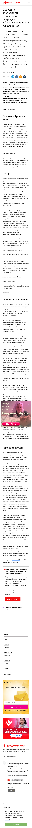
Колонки (6, 647)
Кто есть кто (7, 650)
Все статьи (7, 674)
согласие (17, 710)
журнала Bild (16, 560)
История (6, 644)
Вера (5, 639)
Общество (7, 660)
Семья (6, 666)
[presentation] (16, 703)
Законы (6, 642)
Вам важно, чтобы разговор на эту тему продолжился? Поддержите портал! (16, 571)
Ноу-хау (6, 658)
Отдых (6, 663)
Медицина (7, 655)
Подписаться (16, 707)
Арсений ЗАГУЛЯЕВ (9, 73)
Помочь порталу (12, 599)
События (6, 668)
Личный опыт (8, 652)
